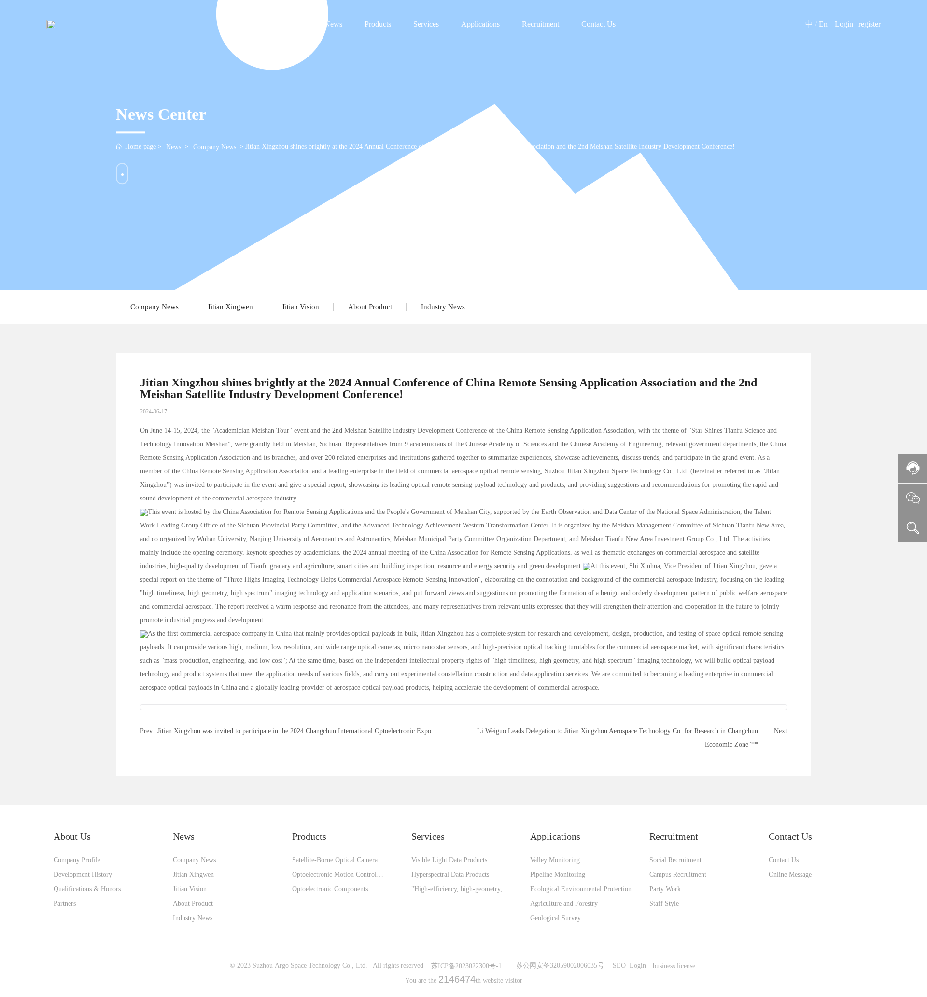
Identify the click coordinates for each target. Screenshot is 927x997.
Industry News (443, 307)
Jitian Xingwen (230, 307)
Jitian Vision (300, 307)
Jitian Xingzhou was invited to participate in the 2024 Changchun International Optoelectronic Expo (294, 731)
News (173, 147)
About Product (370, 307)
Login (845, 24)
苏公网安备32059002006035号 (560, 965)
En (823, 24)
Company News (214, 147)
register (869, 24)
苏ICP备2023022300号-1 (466, 965)
